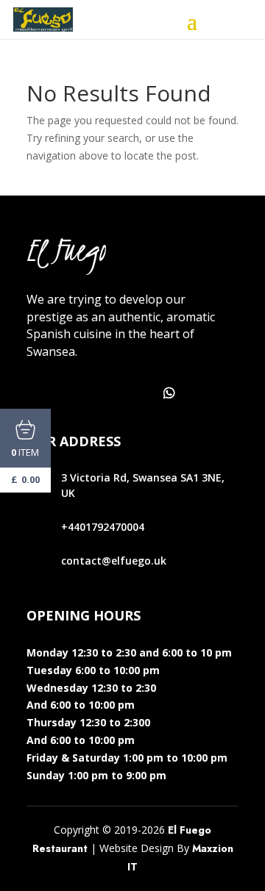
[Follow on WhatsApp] (169, 393)
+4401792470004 (102, 527)
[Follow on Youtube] (137, 393)
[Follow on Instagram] (104, 393)
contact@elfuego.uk (113, 561)
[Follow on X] (72, 393)
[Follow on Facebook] (39, 393)
